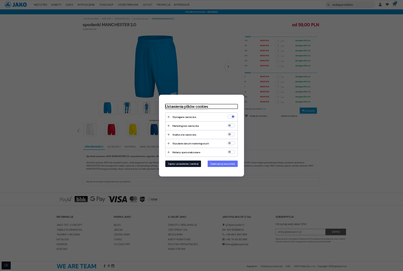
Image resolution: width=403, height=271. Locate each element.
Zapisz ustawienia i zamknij (183, 163)
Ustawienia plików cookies (186, 106)
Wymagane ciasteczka (184, 117)
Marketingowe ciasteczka (185, 125)
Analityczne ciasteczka (184, 134)
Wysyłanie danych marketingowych (190, 143)
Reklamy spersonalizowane (186, 152)
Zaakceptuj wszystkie (222, 163)
